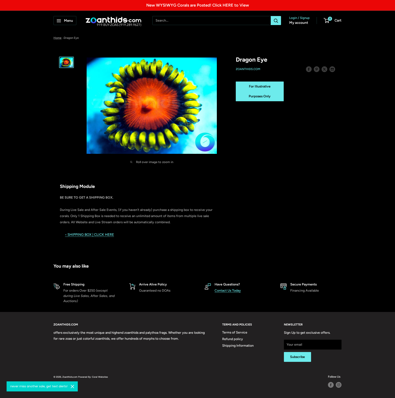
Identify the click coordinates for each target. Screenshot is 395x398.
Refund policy (232, 339)
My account (298, 23)
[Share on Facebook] (309, 69)
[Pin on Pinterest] (316, 69)
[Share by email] (332, 69)
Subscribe (297, 357)
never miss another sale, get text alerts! (38, 386)
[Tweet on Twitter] (324, 69)
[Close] (72, 386)
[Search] (276, 20)
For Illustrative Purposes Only (260, 91)
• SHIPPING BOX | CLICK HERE (89, 234)
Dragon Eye (71, 38)
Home (57, 38)
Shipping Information (238, 345)
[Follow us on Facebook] (331, 385)
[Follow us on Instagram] (339, 385)
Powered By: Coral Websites (93, 376)
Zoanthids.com (248, 69)
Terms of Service (234, 332)
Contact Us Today (228, 290)
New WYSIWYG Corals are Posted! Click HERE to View (197, 5)
